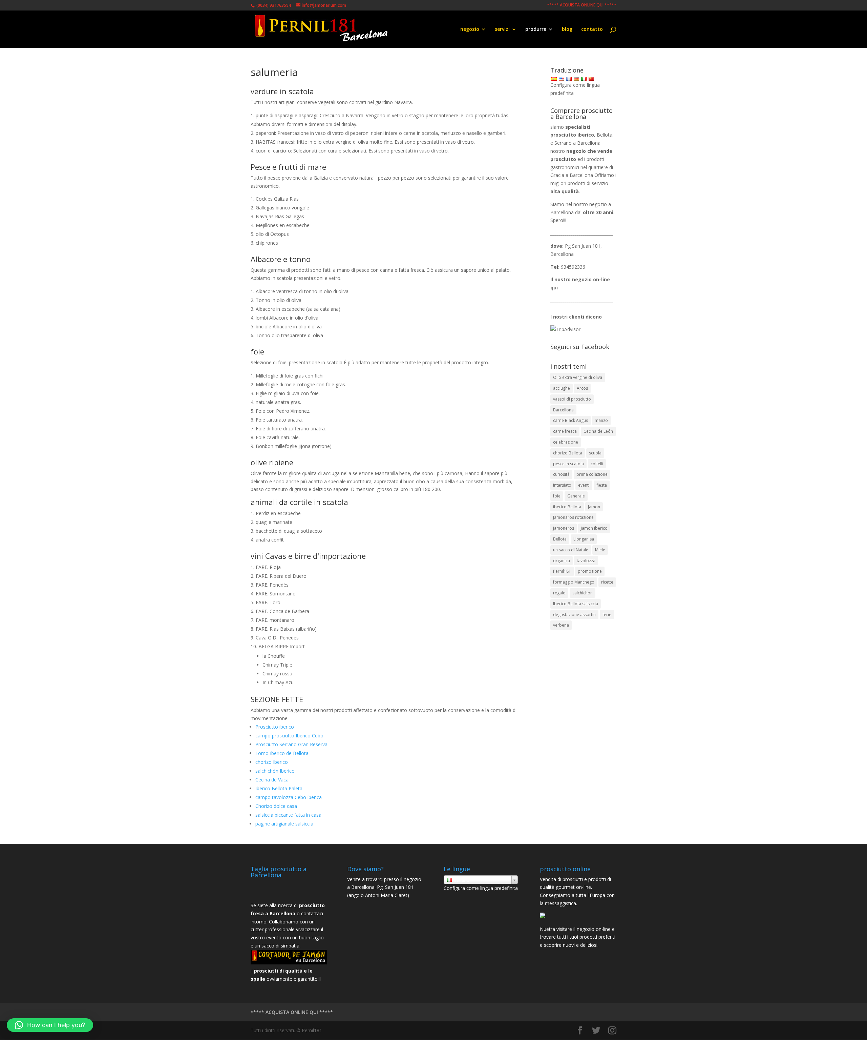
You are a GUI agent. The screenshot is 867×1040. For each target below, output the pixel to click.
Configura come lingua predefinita (481, 888)
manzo (601, 420)
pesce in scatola (568, 464)
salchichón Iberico (275, 771)
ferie (606, 614)
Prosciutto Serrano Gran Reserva (291, 744)
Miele (600, 550)
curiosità (561, 474)
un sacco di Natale (570, 550)
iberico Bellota (567, 507)
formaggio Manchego (573, 582)
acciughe (561, 388)
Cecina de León (598, 431)
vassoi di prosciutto (572, 399)
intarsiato (562, 485)
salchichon (582, 593)
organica (561, 561)
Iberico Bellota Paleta (278, 788)
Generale (576, 496)
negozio (469, 29)
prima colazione (592, 474)
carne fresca (565, 431)
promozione (590, 571)
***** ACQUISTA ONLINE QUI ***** (581, 5)
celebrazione (565, 442)
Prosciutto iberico (274, 726)
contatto (592, 29)
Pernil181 (562, 571)
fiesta (601, 485)
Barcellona (563, 410)
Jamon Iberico (594, 528)
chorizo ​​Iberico (271, 762)
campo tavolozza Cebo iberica (288, 797)
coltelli (597, 464)
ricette (607, 582)
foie (557, 496)
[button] (50, 1025)
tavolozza (586, 561)
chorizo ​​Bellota (567, 453)
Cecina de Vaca (272, 779)
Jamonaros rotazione (573, 517)
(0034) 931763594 (273, 5)
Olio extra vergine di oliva (577, 377)
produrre (535, 29)
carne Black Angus (570, 420)
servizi (502, 29)
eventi (584, 485)
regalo (559, 593)
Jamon (594, 507)
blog (567, 29)
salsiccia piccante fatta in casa (288, 815)
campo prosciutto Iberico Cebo (289, 735)
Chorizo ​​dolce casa (276, 806)
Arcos (582, 388)
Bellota (560, 539)
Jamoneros (563, 528)
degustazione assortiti (574, 614)
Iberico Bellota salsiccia (575, 604)
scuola (595, 453)
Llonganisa (583, 539)
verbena (561, 625)
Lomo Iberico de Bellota (282, 753)
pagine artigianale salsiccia (284, 823)
